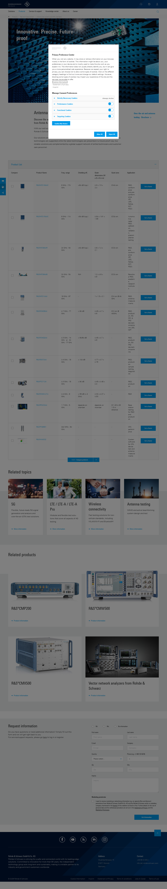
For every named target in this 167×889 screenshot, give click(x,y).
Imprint (55, 87)
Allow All (99, 134)
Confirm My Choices (61, 124)
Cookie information (60, 82)
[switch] (111, 103)
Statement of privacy (61, 84)
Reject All (112, 134)
